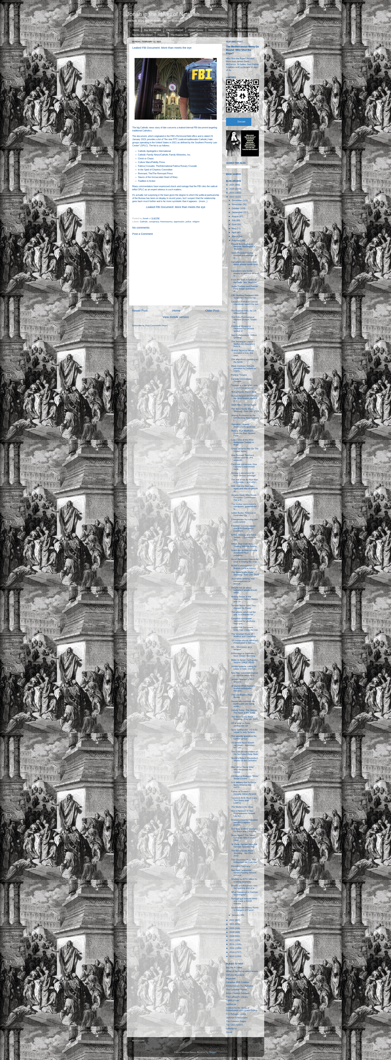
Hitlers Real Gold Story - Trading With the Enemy (244, 545)
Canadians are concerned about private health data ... (244, 264)
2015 (232, 948)
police (188, 221)
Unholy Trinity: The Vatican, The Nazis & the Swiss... (244, 711)
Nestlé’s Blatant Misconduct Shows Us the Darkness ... (244, 760)
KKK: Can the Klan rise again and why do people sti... (244, 488)
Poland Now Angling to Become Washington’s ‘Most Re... (243, 246)
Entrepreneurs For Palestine (239, 986)
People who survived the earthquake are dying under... (243, 703)
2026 (232, 185)
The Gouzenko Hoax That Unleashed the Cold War (244, 861)
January (236, 915)
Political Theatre (239, 375)
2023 (232, 197)
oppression (179, 221)
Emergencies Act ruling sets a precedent (244, 520)
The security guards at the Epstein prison (244, 737)
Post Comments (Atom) (156, 325)
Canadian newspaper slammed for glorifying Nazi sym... (243, 621)
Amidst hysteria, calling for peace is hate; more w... (244, 667)
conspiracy (154, 221)
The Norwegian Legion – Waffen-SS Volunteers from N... (243, 344)
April (234, 232)
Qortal (229, 1032)
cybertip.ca (231, 1028)
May (234, 228)
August (235, 216)
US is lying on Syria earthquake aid (240, 724)
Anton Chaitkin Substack (238, 993)
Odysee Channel (174, 30)
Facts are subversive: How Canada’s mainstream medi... (244, 466)
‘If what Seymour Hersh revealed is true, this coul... (242, 353)
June (234, 224)
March (235, 236)
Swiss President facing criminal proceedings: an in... (244, 255)
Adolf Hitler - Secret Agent (243, 405)
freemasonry (166, 221)
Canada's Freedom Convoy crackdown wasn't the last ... (244, 304)
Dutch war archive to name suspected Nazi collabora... (244, 552)
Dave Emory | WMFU (219, 30)
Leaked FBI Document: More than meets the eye (175, 207)
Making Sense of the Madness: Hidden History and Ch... (244, 599)
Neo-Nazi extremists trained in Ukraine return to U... (244, 674)
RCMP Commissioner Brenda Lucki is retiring (243, 567)
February (236, 240)
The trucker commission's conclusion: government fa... (244, 506)
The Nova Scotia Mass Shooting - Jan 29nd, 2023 (242, 853)
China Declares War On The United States (244, 450)
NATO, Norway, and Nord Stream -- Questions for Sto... (243, 537)
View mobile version (176, 317)
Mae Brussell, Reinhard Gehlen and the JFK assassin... (242, 457)
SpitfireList (231, 1004)
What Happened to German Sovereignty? (244, 893)
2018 (232, 936)
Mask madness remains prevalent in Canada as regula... (243, 368)
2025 (232, 189)
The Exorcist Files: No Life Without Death (244, 312)
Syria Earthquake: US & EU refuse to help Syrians (244, 731)
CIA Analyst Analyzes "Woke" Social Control (245, 777)
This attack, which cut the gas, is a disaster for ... (243, 613)
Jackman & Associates (237, 1018)
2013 (232, 956)
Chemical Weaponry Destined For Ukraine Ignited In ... (242, 328)
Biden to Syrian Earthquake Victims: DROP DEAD (244, 661)
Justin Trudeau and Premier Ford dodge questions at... (244, 288)
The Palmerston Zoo (246, 30)
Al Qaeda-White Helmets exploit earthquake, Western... (243, 688)
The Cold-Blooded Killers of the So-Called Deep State (244, 753)
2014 (232, 952)
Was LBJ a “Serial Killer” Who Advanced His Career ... (242, 769)
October (236, 208)
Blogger (212, 1052)
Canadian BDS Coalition (237, 982)
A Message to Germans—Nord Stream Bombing (243, 654)
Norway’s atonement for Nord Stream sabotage (243, 474)
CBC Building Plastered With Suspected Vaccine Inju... (245, 296)
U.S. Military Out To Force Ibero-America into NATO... (243, 785)
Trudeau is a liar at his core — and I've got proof (244, 386)
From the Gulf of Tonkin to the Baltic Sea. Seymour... (244, 281)
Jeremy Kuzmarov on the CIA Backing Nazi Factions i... (245, 417)
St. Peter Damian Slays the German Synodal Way (244, 845)
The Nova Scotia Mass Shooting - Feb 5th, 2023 (244, 718)
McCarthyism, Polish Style (243, 392)
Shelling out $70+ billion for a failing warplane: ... (244, 880)
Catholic (144, 221)
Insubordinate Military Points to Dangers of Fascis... (245, 909)
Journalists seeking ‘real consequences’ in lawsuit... (242, 581)
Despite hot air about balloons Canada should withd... (244, 590)
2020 (232, 928)
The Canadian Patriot (236, 989)
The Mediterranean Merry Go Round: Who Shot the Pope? (242, 50)
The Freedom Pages (236, 1021)
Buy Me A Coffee (152, 30)
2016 (232, 944)
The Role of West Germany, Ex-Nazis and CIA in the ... (245, 830)
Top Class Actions (234, 1025)
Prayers (162, 35)
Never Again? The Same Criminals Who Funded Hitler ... (243, 837)
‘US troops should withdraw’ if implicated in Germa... (244, 641)
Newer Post (139, 310)
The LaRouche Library (237, 997)
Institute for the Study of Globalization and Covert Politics (241, 1009)
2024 (232, 193)
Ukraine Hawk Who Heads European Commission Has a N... (244, 497)
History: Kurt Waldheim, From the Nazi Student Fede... (243, 433)
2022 (232, 920)
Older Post (212, 310)
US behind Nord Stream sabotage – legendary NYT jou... (243, 745)
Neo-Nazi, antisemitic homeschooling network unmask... (243, 872)
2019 (232, 932)
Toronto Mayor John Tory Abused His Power (243, 606)
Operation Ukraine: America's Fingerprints (243, 425)
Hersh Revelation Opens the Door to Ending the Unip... (245, 560)
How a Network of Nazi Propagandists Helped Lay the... (243, 813)
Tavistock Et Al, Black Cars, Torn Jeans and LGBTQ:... (244, 800)
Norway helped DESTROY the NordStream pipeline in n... (244, 398)
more (202, 201)
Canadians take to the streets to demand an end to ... (244, 273)
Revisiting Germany (240, 866)
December (237, 200)
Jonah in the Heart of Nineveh (163, 14)
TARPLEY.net (232, 1000)
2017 (232, 940)
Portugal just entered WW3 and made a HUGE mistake (244, 901)
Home (136, 30)
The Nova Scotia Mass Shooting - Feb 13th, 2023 (245, 573)
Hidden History (195, 30)
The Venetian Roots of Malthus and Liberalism (243, 635)
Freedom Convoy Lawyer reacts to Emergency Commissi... (243, 528)
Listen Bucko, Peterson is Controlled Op (243, 514)
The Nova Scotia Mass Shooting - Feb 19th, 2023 (245, 410)
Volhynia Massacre (235, 975)
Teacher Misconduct (142, 35)
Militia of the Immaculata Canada (242, 971)
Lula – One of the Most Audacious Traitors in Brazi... (242, 442)
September (237, 212)
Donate (241, 121)
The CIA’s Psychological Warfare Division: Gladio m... (244, 319)
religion (195, 221)
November (237, 204)
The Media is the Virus (242, 807)
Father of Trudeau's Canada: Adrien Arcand (243, 792)
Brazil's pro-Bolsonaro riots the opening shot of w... (244, 887)
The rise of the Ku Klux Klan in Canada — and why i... (244, 481)
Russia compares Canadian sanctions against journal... (244, 822)
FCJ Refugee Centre (236, 1014)
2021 (232, 924)
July (234, 220)
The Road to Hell (179, 35)
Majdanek (231, 978)
